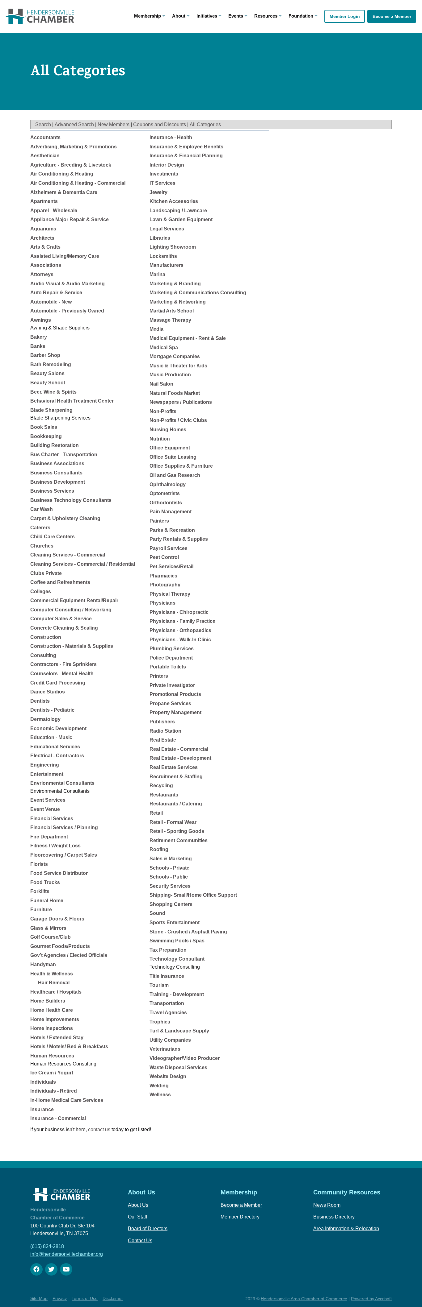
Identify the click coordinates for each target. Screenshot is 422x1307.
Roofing (159, 849)
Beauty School (47, 382)
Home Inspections (51, 1028)
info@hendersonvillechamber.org (66, 1254)
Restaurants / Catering (176, 803)
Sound (157, 913)
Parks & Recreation (172, 530)
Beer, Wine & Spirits (53, 392)
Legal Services (167, 228)
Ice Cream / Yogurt (51, 1072)
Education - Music (51, 737)
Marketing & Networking (178, 301)
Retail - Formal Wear (173, 822)
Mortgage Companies (175, 356)
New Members (113, 124)
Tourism (159, 985)
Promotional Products (175, 694)
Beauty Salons (47, 373)
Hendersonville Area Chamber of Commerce (304, 1298)
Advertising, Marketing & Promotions (73, 146)
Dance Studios (47, 691)
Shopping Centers (171, 904)
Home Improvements (54, 1019)
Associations (45, 265)
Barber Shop (45, 355)
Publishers (162, 721)
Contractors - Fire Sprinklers (63, 664)
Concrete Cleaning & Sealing (64, 628)
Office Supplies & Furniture (181, 466)
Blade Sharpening (51, 410)
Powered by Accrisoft (371, 1298)
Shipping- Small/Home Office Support (193, 895)
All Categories (205, 124)
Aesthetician (45, 155)
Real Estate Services (174, 767)
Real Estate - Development (180, 758)
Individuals (43, 1082)
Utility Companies (170, 1040)
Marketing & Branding (175, 283)
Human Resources (52, 1055)
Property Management (175, 712)
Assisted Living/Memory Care (64, 256)
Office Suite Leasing (173, 457)
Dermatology (45, 719)
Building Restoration (54, 445)
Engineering (44, 764)
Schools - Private (169, 868)
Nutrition (160, 438)
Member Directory (240, 1216)
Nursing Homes (168, 429)
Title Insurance (167, 976)
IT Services (162, 183)
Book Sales (43, 427)
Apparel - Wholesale (53, 210)
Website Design (168, 1076)
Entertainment (46, 774)
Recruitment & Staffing (176, 776)
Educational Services (55, 746)
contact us (99, 1129)
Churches (41, 545)
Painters (159, 520)
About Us (138, 1205)
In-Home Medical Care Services (66, 1100)
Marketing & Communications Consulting (198, 292)
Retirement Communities (179, 840)
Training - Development (177, 994)
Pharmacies (163, 575)
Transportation (167, 1003)
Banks (37, 346)
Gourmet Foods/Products (60, 946)
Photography (165, 584)
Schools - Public (169, 876)
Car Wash (41, 509)
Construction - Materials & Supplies (71, 646)
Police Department (171, 657)
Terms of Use (85, 1298)
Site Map (39, 1298)
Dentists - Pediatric (52, 710)
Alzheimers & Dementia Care (63, 192)
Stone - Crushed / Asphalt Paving (188, 931)
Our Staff (137, 1216)
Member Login (345, 16)
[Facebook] (36, 1269)
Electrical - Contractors (57, 755)
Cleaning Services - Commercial (67, 554)
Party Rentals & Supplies (179, 539)
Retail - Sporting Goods (177, 831)
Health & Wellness (51, 973)
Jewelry (158, 192)
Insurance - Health (171, 137)
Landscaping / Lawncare (178, 210)
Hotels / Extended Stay (56, 1037)
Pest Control (164, 557)
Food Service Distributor (59, 873)
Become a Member (392, 16)
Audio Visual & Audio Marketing (67, 283)
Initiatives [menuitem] (206, 16)
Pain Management (171, 511)
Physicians (162, 603)
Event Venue (45, 809)
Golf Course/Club (50, 937)
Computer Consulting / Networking (71, 609)
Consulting (43, 655)
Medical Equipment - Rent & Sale (188, 338)
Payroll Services (169, 548)
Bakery (38, 337)
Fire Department (49, 836)
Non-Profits (163, 411)
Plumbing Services (172, 648)
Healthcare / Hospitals (56, 992)
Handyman (43, 964)
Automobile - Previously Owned (67, 310)
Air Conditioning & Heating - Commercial (77, 183)
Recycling (161, 785)
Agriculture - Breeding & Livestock (70, 165)
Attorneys (41, 274)
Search (43, 124)
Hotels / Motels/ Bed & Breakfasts (69, 1046)
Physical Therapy (170, 594)
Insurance (42, 1109)
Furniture (41, 909)
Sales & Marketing (171, 858)
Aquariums (43, 228)
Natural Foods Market (175, 393)
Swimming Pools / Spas (177, 940)
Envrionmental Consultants (62, 783)
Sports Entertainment (175, 922)
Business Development (57, 482)
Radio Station (165, 731)
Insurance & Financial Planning (186, 155)
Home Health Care (51, 1010)
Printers (159, 676)
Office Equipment (170, 447)
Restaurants (164, 794)
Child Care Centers (52, 536)
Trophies (160, 1021)
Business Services (52, 491)
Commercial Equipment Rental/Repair (74, 600)
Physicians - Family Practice (182, 621)
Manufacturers (167, 265)
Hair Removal (54, 982)
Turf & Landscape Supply (179, 1030)
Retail (156, 813)
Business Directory (334, 1216)
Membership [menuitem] (147, 16)
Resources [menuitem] (265, 16)
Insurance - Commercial (58, 1118)
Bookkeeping (46, 436)
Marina (157, 274)
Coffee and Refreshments (60, 582)
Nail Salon (161, 384)
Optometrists (165, 493)
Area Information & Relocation (346, 1228)
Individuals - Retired (53, 1091)
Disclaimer (113, 1298)
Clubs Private (46, 573)
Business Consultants (56, 472)
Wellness (160, 1094)
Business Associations (57, 463)
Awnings (40, 320)
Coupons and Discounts (159, 124)
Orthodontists (166, 502)
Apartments (44, 201)
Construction (45, 637)
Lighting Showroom (173, 247)
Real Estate (163, 739)
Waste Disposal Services (178, 1067)
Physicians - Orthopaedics (180, 630)
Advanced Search (74, 124)
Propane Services (170, 703)
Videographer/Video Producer (185, 1058)
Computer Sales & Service (61, 618)
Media (156, 329)
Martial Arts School (172, 310)
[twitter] (51, 1269)
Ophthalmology (168, 484)
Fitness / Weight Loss (55, 845)
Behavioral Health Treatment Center (72, 400)
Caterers (40, 527)
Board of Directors (147, 1228)
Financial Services (51, 818)
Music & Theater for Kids (178, 365)
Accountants (45, 137)
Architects (42, 238)
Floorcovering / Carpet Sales (63, 855)
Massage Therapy (170, 320)
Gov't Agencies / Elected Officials (68, 955)
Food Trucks (45, 882)
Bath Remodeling (50, 364)
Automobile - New (51, 301)
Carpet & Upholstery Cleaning (65, 518)
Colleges (40, 591)
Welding (159, 1085)
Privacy (60, 1298)
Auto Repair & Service (56, 292)
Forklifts (39, 891)
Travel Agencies (168, 1012)
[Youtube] (66, 1269)
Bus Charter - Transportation (63, 454)
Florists (39, 864)
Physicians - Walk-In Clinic (180, 639)
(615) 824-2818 (47, 1246)
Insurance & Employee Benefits (186, 146)
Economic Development (58, 728)
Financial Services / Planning (64, 827)
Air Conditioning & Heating (61, 173)
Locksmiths (163, 256)
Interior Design (167, 165)
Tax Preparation (168, 950)
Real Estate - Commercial (179, 749)
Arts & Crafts (45, 247)
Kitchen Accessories (174, 201)
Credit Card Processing (57, 682)
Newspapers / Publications (181, 402)
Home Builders (47, 1000)
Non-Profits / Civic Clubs (178, 420)
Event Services (47, 800)
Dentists (40, 701)
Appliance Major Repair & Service (69, 219)
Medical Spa (164, 347)
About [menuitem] (178, 16)
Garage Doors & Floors (57, 918)
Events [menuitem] (235, 16)
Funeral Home (46, 900)
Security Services (170, 886)
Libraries (160, 238)
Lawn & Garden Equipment (181, 219)
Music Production (170, 374)
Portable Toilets (168, 666)
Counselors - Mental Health (62, 673)
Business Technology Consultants (71, 500)
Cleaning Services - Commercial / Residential (82, 564)
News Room (326, 1205)
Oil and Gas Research (175, 475)
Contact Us (140, 1240)
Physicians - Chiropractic (179, 612)
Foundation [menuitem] (301, 16)
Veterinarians (165, 1049)
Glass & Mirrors (48, 928)
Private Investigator (172, 685)
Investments (164, 173)
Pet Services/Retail (171, 566)
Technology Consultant (177, 959)
